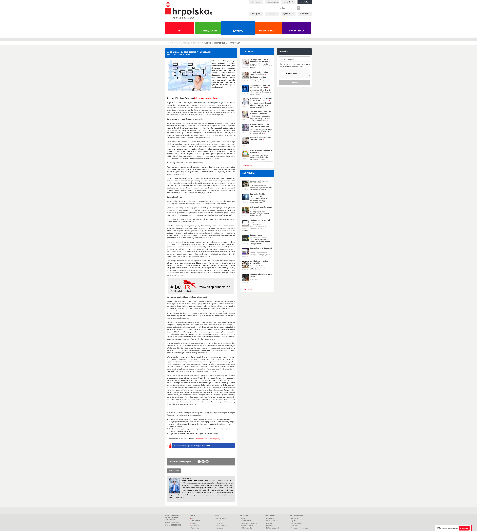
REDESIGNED (176, 525)
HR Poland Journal (272, 528)
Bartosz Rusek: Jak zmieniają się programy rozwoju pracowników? (260, 268)
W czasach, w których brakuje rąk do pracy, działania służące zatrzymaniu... (260, 92)
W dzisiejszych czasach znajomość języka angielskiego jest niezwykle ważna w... (261, 187)
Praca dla (288, 2)
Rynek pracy (296, 30)
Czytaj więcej (246, 165)
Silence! (168, 525)
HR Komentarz (246, 521)
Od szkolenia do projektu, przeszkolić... (260, 262)
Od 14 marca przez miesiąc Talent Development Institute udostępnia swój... (260, 241)
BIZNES (243, 518)
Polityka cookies (296, 523)
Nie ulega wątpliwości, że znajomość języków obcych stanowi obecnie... (259, 213)
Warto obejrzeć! (255, 279)
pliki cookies (453, 528)
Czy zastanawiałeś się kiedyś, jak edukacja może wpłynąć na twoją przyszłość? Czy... (261, 105)
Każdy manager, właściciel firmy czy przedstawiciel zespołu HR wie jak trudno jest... (261, 131)
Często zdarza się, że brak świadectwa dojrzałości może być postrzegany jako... (260, 79)
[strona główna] (188, 9)
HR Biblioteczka (246, 528)
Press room (220, 523)
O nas (272, 14)
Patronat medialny (247, 525)
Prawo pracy (267, 30)
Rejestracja (294, 521)
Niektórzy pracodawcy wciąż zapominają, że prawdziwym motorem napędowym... (260, 118)
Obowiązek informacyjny (299, 528)
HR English (269, 525)
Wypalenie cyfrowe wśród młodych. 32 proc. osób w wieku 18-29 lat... (261, 66)
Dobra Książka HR (272, 521)
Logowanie (256, 2)
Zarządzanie (209, 30)
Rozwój (238, 31)
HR (179, 30)
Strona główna (256, 14)
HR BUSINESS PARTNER (249, 523)
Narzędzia (248, 173)
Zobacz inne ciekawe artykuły (206, 98)
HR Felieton (270, 518)
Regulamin (294, 525)
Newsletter (304, 2)
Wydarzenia (288, 14)
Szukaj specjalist (221, 525)
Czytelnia (197, 43)
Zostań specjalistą (272, 2)
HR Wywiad (269, 523)
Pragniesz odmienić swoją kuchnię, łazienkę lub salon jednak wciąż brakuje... (259, 157)
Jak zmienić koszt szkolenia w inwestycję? (222, 43)
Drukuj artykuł (174, 470)
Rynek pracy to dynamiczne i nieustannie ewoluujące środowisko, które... (260, 200)
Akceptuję (464, 528)
